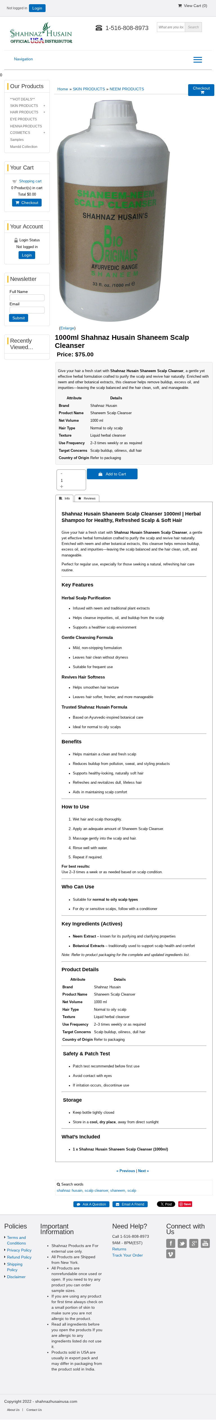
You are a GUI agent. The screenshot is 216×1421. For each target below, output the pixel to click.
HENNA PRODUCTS (26, 126)
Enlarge (67, 328)
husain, (78, 1191)
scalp (89, 1191)
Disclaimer (16, 1277)
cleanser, (101, 1191)
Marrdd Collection (23, 147)
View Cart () (194, 5)
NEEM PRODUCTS (127, 89)
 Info (64, 498)
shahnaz (64, 1191)
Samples (17, 140)
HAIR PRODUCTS (24, 112)
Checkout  (201, 90)
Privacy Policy (19, 1250)
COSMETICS (20, 133)
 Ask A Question (91, 1204)
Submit (18, 318)
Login (37, 8)
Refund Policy (19, 1257)
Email (14, 304)
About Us (13, 1409)
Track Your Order (127, 1255)
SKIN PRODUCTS (89, 89)
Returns (119, 1249)
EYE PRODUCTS (23, 119)
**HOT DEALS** (22, 99)
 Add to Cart (112, 474)
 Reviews (87, 498)
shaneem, (118, 1191)
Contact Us (34, 1409)
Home (62, 89)
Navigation (23, 59)
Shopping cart (30, 181)
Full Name (19, 291)
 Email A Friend (130, 1204)
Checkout (28, 203)
